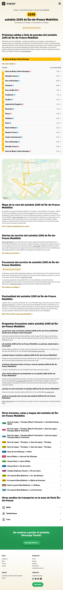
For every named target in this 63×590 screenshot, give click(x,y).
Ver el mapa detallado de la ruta (15, 226)
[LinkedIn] (41, 579)
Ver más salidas (8, 64)
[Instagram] (33, 579)
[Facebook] (38, 579)
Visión (34, 559)
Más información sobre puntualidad (16, 314)
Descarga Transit (30, 543)
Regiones (5, 559)
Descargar (37, 584)
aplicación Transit (27, 277)
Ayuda (4, 566)
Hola (4, 556)
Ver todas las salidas (10, 287)
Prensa (4, 563)
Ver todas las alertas (10, 253)
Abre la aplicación (18, 217)
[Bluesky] (35, 579)
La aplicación (36, 246)
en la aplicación (26, 51)
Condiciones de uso (38, 568)
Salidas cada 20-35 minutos (32, 28)
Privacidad (35, 566)
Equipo (34, 561)
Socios (4, 572)
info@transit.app (37, 575)
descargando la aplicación (37, 351)
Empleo (34, 563)
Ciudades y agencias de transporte (12, 575)
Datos (4, 578)
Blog (3, 561)
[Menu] (59, 3)
